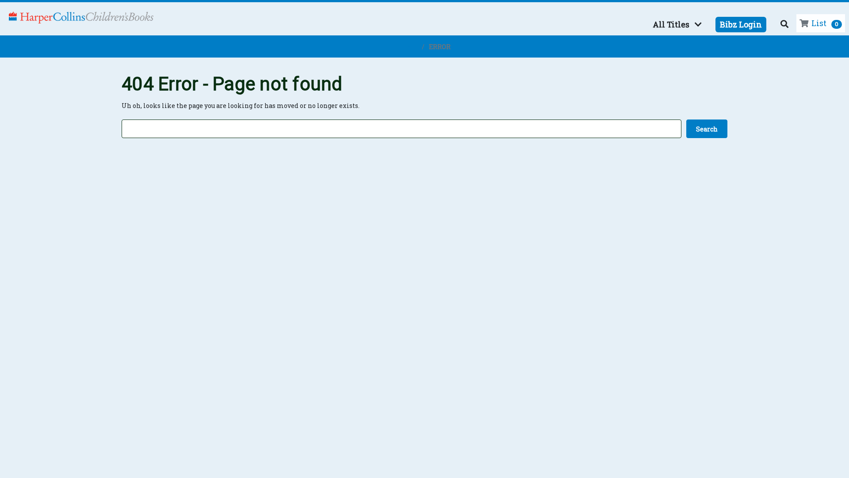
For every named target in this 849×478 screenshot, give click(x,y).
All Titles (671, 24)
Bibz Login (741, 24)
